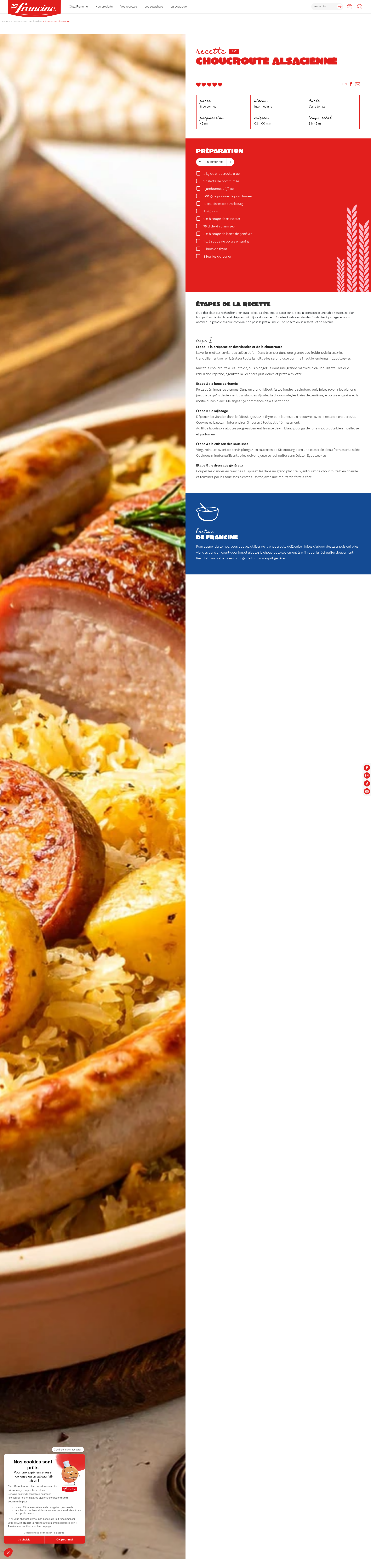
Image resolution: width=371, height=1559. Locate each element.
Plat (233, 51)
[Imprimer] (344, 84)
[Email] (357, 84)
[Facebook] (351, 84)
